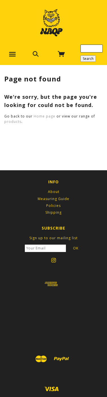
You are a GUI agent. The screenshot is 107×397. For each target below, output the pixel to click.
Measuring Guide (53, 198)
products (12, 121)
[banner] (51, 23)
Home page (44, 116)
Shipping (53, 212)
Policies (53, 205)
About (53, 191)
